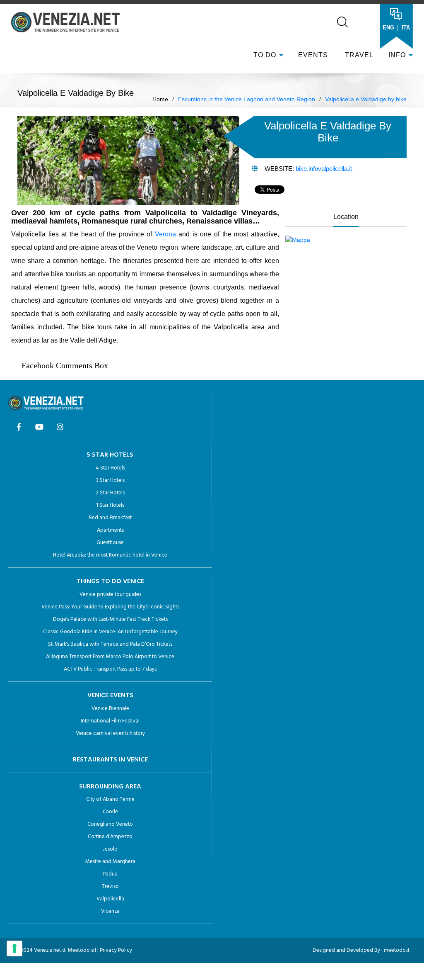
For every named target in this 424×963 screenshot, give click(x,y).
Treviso (110, 886)
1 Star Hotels (110, 505)
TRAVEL (358, 54)
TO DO (264, 54)
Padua (110, 874)
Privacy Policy (116, 950)
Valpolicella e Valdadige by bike (366, 99)
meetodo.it (397, 950)
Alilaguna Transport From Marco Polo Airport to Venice (110, 656)
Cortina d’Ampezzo (110, 836)
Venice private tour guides (110, 594)
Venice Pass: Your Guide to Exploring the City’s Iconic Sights (110, 607)
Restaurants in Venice (110, 759)
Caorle (110, 811)
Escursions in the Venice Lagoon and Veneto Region (246, 99)
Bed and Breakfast (110, 517)
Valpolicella (110, 899)
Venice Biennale (110, 708)
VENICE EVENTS (110, 695)
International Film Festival (110, 721)
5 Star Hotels (110, 455)
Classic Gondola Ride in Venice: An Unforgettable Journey (110, 631)
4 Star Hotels (110, 468)
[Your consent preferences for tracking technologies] (14, 948)
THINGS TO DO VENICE (110, 581)
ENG (388, 27)
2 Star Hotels (110, 493)
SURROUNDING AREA (110, 786)
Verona (165, 234)
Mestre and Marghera (110, 861)
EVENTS (313, 54)
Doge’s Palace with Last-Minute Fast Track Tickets (110, 619)
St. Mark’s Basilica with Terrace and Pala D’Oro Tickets (110, 644)
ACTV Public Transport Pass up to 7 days (110, 669)
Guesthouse (110, 542)
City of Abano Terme (110, 799)
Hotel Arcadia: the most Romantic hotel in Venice (110, 555)
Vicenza (110, 911)
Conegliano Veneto (110, 824)
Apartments (110, 530)
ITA (406, 27)
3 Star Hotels (110, 480)
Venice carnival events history (110, 733)
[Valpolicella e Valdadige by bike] (297, 239)
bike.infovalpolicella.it (324, 168)
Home (160, 99)
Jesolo (110, 849)
